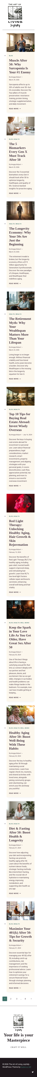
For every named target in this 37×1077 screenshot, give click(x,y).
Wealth (18, 224)
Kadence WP (26, 1067)
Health (16, 139)
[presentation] (21, 42)
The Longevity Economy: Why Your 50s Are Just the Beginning (20, 236)
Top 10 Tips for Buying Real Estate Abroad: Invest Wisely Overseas (19, 422)
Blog (11, 55)
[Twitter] (33, 1072)
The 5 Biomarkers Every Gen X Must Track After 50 (18, 152)
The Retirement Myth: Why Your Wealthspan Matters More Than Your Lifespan (20, 330)
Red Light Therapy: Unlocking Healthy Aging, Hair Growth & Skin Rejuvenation (20, 532)
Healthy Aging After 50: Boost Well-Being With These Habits (19, 740)
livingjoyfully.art (16, 77)
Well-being (25, 622)
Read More (15, 109)
